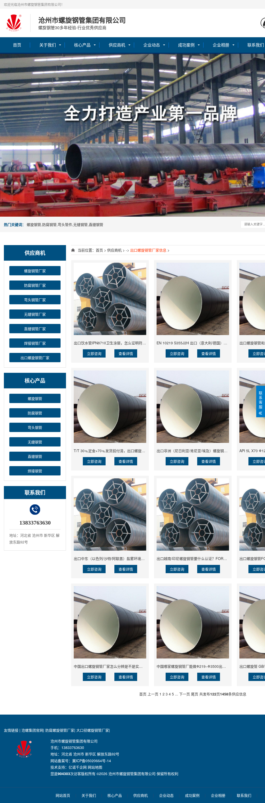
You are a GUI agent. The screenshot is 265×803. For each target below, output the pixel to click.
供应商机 (117, 45)
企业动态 (151, 45)
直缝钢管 (35, 456)
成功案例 (186, 45)
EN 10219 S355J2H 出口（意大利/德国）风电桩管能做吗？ (205, 342)
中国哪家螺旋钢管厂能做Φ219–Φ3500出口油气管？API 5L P (206, 666)
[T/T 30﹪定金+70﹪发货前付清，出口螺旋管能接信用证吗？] (110, 406)
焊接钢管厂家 (35, 343)
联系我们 (244, 795)
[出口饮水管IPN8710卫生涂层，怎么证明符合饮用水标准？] (110, 299)
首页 (17, 45)
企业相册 (221, 45)
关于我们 (47, 45)
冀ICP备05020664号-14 (91, 760)
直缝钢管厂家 (35, 328)
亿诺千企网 (78, 767)
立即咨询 (94, 353)
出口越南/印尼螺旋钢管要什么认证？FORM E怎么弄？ (200, 558)
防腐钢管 (35, 412)
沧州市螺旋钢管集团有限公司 (132, 773)
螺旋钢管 (35, 398)
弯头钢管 (35, 427)
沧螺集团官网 (32, 730)
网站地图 (95, 767)
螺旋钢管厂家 (35, 270)
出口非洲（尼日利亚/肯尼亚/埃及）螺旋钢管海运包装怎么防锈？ (208, 450)
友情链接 (11, 730)
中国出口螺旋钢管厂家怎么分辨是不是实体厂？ (112, 666)
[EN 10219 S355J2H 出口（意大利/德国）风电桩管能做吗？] (193, 299)
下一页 (184, 693)
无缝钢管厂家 (35, 314)
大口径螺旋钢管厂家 (92, 730)
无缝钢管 (35, 441)
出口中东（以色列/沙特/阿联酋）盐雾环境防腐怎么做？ (118, 558)
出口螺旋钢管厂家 (34, 357)
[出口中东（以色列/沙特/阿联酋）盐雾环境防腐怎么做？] (110, 514)
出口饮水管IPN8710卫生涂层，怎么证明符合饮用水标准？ (121, 342)
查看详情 (126, 353)
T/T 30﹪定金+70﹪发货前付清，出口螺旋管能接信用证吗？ (122, 450)
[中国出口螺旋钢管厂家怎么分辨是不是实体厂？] (110, 622)
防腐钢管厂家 (35, 285)
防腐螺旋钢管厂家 (59, 730)
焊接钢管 (35, 470)
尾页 (194, 693)
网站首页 (63, 795)
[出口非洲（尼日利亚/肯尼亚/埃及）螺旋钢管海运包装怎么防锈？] (193, 406)
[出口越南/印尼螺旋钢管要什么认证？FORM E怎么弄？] (193, 514)
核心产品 (82, 45)
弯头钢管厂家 (35, 299)
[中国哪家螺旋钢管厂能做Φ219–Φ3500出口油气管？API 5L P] (193, 622)
